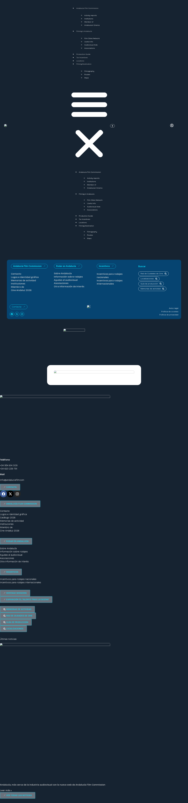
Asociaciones (61, 283)
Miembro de (17, 286)
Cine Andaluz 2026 (21, 290)
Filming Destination (83, 64)
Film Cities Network (92, 38)
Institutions (88, 19)
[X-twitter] (17, 314)
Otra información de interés (69, 286)
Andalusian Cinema (92, 25)
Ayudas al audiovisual (66, 280)
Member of (88, 22)
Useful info (88, 42)
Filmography (89, 71)
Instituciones (18, 283)
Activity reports (90, 15)
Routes (87, 74)
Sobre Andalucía (63, 273)
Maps (86, 78)
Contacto (16, 273)
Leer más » (6, 790)
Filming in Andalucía (84, 31)
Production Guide (83, 54)
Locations (80, 61)
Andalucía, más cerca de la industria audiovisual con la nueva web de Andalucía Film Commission (52, 784)
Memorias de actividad (23, 280)
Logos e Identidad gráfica (25, 277)
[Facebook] (12, 314)
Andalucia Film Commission (87, 8)
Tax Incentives (82, 58)
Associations (89, 48)
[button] (89, 124)
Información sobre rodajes (68, 276)
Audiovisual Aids (91, 45)
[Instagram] (22, 314)
